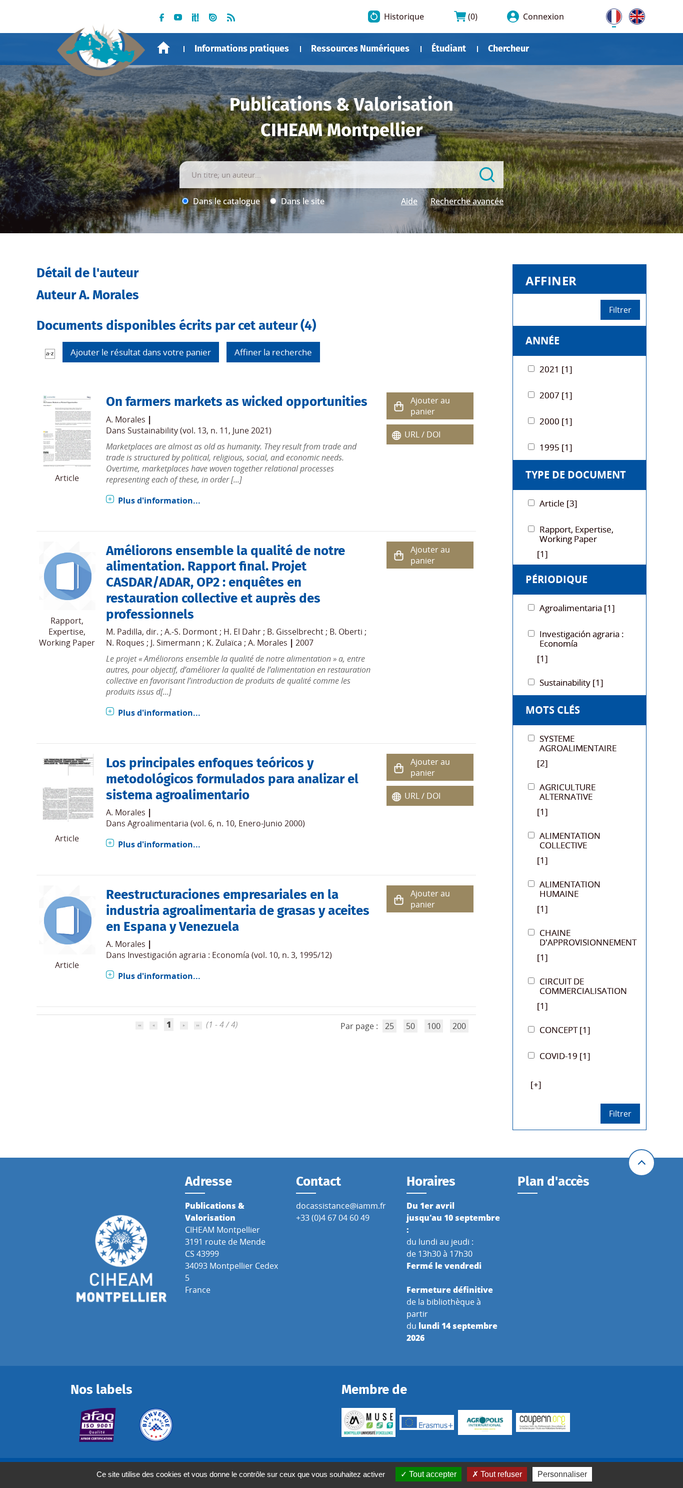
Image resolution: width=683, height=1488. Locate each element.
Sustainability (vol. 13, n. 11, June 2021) (200, 430)
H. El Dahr (242, 631)
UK (634, 14)
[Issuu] (213, 16)
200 (459, 1026)
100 (433, 1026)
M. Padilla (124, 631)
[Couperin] (543, 1422)
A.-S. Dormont (191, 631)
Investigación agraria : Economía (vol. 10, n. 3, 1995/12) (230, 954)
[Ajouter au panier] (398, 406)
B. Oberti (346, 631)
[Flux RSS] (231, 16)
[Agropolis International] (485, 1422)
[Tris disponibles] (50, 353)
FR (610, 14)
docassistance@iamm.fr (341, 1205)
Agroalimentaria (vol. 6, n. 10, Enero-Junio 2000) (216, 823)
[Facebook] (162, 16)
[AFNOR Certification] (97, 1425)
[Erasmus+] (427, 1422)
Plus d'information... (159, 500)
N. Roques (125, 642)
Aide (409, 201)
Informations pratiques (241, 48)
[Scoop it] (195, 16)
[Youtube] (178, 16)
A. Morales (126, 419)
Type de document (576, 474)
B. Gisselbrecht (295, 631)
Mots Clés (553, 710)
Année (543, 340)
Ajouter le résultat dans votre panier (140, 352)
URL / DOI (422, 434)
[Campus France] (156, 1425)
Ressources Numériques (360, 48)
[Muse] (369, 1422)
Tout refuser (500, 1474)
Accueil (164, 48)
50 (410, 1026)
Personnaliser (562, 1474)
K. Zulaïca (224, 642)
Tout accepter (431, 1474)
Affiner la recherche (273, 352)
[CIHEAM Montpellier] (121, 1257)
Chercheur (508, 48)
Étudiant (449, 48)
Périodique (557, 579)
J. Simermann (175, 642)
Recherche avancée (467, 201)
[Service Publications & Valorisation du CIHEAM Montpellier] (101, 45)
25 (389, 1026)
